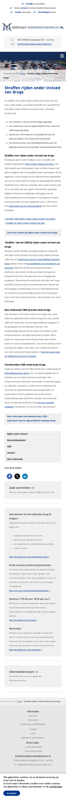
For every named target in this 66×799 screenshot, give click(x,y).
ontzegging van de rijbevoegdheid (25, 206)
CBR (9, 447)
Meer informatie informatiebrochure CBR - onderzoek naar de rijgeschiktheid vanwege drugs (31, 418)
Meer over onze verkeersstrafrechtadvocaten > (29, 591)
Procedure (33, 720)
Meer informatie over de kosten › (23, 620)
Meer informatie (15, 459)
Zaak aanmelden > (21, 487)
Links (33, 733)
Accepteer (12, 793)
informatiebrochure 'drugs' (17, 373)
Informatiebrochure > (23, 672)
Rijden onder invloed (17, 434)
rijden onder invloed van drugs (39, 164)
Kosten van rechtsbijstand (33, 724)
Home (22, 73)
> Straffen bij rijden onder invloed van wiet (25, 223)
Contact (33, 729)
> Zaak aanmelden (33, 747)
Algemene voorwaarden (33, 738)
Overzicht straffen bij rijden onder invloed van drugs (32, 233)
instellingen (55, 786)
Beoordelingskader (16, 440)
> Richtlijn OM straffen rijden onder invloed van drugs (30, 219)
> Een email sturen (33, 751)
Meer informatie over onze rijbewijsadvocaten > (29, 557)
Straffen (11, 453)
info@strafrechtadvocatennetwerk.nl (34, 44)
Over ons (33, 716)
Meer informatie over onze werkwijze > (25, 650)
